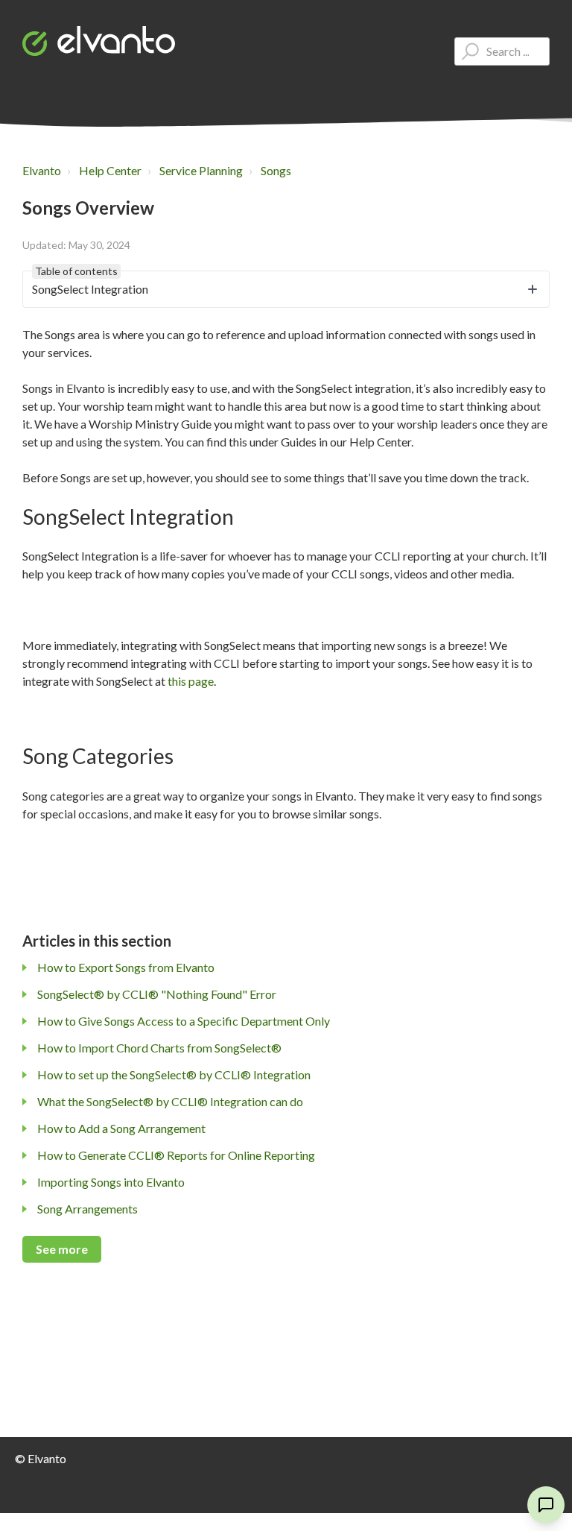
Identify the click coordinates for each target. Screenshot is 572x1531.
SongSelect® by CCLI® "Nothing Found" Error (156, 994)
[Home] (98, 41)
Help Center (110, 170)
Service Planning (201, 170)
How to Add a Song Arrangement (121, 1128)
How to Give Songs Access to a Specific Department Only (183, 1021)
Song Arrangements (87, 1209)
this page (191, 681)
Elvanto (41, 170)
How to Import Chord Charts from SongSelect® (159, 1048)
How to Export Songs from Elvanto (125, 967)
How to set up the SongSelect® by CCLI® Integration (174, 1074)
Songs (276, 170)
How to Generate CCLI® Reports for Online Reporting (176, 1155)
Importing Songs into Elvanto (111, 1182)
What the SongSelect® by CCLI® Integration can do (170, 1101)
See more (62, 1249)
